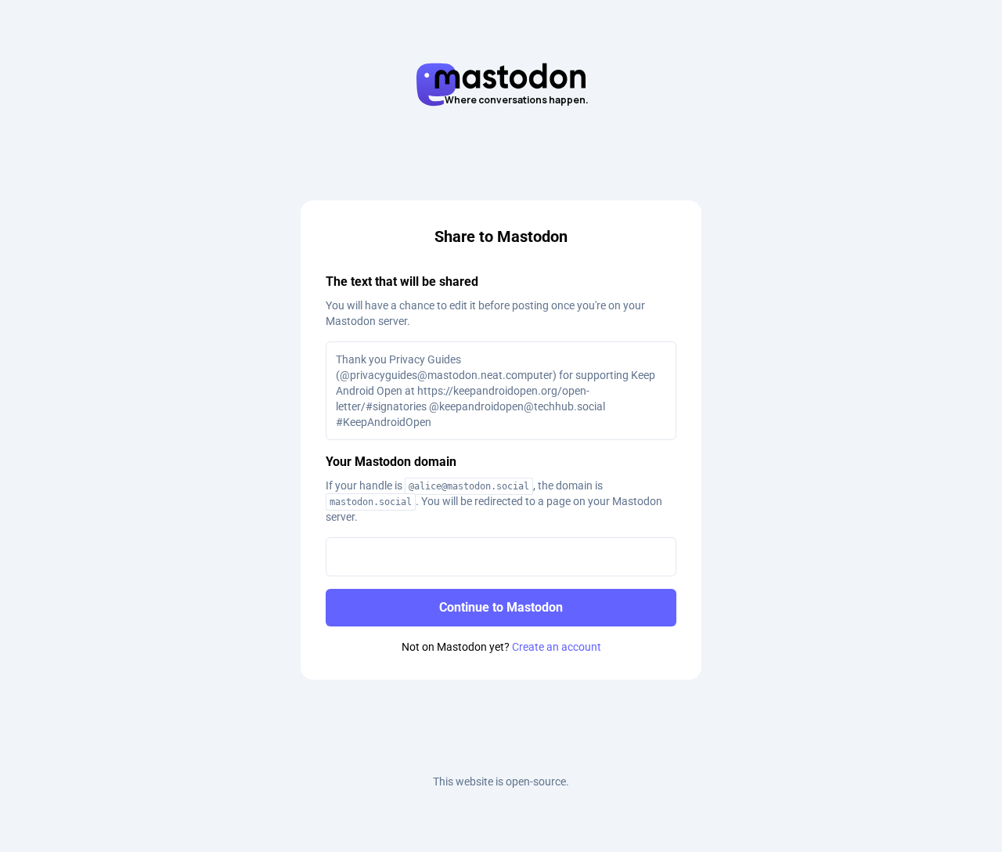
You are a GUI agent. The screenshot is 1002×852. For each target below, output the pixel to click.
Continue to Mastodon (501, 607)
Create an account (556, 647)
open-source (536, 781)
